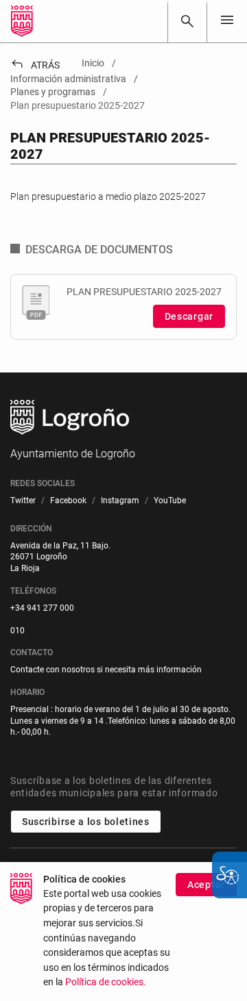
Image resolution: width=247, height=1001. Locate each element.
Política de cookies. (105, 982)
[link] (187, 21)
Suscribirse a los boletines (86, 821)
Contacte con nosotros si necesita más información (106, 669)
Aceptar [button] (206, 884)
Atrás (35, 65)
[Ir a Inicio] (22, 21)
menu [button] (227, 20)
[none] (227, 21)
